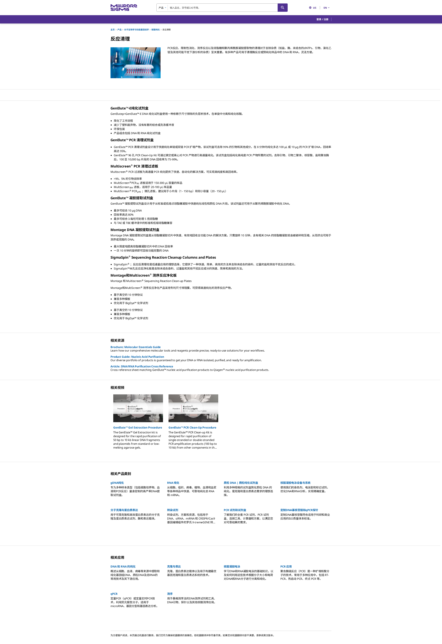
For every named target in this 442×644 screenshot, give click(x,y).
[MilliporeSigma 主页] (123, 7)
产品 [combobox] (161, 7)
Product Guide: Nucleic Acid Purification (137, 356)
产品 (119, 29)
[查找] (283, 7)
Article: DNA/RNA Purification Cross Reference (141, 366)
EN (325, 7)
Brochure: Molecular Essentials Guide (135, 347)
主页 (112, 29)
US (314, 7)
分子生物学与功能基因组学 (136, 29)
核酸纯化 (155, 29)
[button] (322, 19)
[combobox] (222, 7)
